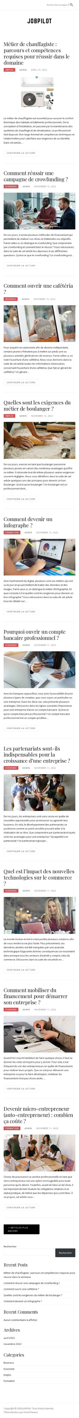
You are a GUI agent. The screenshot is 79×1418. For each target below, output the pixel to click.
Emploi (9, 70)
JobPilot (39, 21)
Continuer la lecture (21, 153)
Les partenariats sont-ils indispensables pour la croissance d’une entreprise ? (37, 754)
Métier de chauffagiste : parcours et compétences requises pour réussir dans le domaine (37, 53)
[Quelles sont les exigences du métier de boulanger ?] (39, 440)
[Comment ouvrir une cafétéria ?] (39, 323)
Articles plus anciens (18, 1229)
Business (11, 299)
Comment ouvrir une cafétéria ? (38, 288)
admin (23, 70)
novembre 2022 (13, 1344)
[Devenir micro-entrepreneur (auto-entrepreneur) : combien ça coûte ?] (39, 1152)
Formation (12, 532)
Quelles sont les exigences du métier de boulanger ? (37, 405)
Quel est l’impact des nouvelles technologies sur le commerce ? (39, 877)
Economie (11, 186)
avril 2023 (9, 1338)
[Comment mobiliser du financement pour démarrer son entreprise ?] (39, 1034)
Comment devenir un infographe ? (28, 522)
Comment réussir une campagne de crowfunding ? (36, 176)
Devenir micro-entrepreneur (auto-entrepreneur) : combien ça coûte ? (38, 1114)
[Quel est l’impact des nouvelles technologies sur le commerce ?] (39, 915)
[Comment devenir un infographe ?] (39, 556)
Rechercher (10, 1246)
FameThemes (31, 1412)
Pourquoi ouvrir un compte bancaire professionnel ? (35, 634)
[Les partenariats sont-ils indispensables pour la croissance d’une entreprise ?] (39, 792)
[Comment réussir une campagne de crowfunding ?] (39, 210)
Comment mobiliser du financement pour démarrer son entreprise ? (35, 996)
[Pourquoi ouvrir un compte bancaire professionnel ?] (39, 669)
